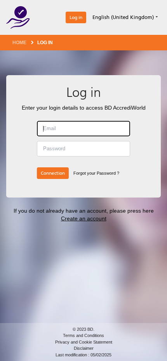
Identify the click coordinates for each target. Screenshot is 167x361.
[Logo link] (18, 17)
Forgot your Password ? (96, 173)
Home (19, 42)
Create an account (83, 218)
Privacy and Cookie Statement (83, 342)
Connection (53, 173)
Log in (76, 17)
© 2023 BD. (83, 329)
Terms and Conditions (83, 335)
